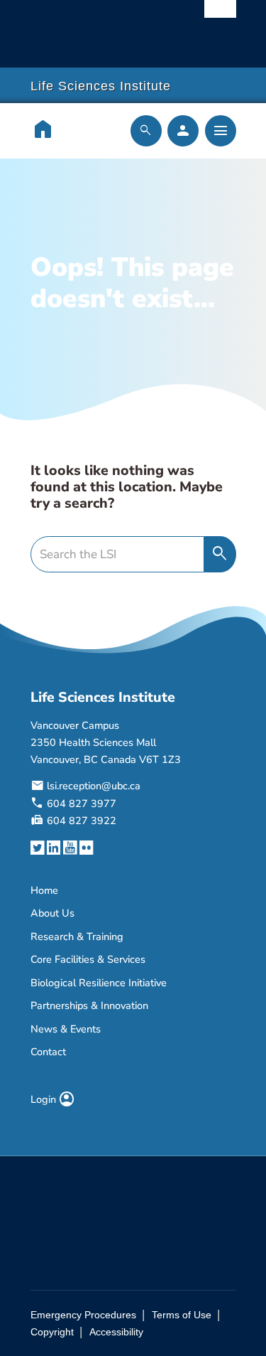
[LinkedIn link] (53, 848)
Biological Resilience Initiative (99, 983)
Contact (48, 1052)
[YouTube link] (70, 848)
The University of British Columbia (102, 27)
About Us (52, 913)
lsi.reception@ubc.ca (93, 786)
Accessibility (116, 1332)
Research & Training (77, 936)
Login (53, 1099)
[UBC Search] (220, 15)
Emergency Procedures (83, 1314)
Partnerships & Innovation (89, 1005)
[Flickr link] (86, 848)
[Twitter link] (37, 848)
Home (44, 890)
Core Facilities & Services (88, 959)
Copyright (52, 1332)
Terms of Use (181, 1314)
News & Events (66, 1029)
